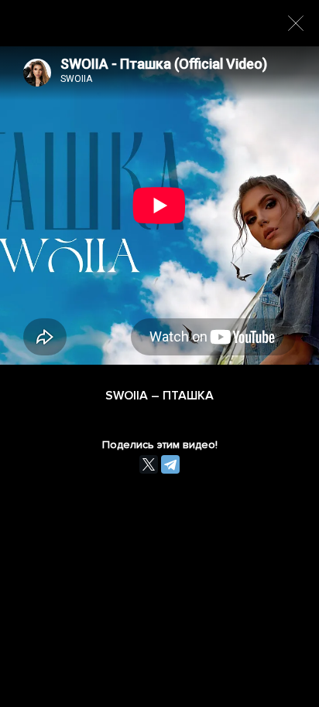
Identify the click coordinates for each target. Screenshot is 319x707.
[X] (148, 464)
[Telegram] (170, 464)
